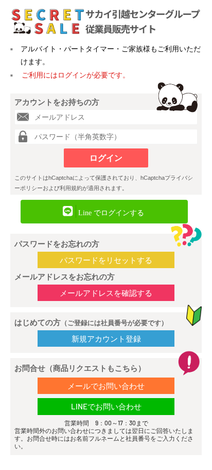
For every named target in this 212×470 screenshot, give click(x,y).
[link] (104, 211)
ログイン (106, 158)
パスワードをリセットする (106, 260)
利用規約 (71, 188)
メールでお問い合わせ (106, 385)
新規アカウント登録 (106, 338)
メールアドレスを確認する (106, 292)
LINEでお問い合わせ (106, 406)
